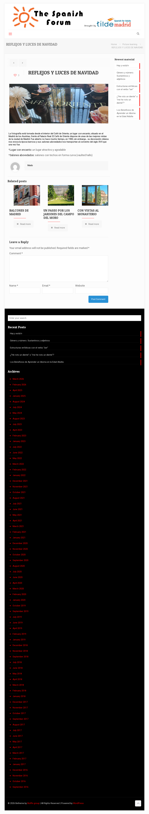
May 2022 (17, 458)
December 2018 (20, 645)
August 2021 (19, 498)
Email (46, 285)
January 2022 (19, 475)
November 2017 (20, 707)
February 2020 (19, 594)
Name (13, 285)
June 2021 (18, 509)
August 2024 (19, 401)
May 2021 (17, 515)
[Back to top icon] (138, 803)
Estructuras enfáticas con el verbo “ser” (127, 88)
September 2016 (20, 787)
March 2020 (18, 588)
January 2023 (19, 441)
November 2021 (20, 486)
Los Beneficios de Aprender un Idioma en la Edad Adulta (126, 113)
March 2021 (18, 526)
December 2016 (20, 770)
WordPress (78, 803)
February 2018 (19, 690)
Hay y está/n (123, 65)
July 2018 (17, 662)
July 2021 (17, 503)
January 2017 (19, 764)
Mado (30, 165)
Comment (16, 253)
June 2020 (18, 577)
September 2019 (20, 611)
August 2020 (19, 566)
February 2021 (19, 532)
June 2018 (18, 668)
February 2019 (19, 634)
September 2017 (20, 719)
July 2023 (17, 424)
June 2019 (18, 622)
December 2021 (20, 481)
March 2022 (18, 464)
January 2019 (19, 639)
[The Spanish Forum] (71, 17)
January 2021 (19, 537)
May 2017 (17, 741)
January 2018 (19, 696)
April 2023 (17, 430)
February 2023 (19, 435)
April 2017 (17, 747)
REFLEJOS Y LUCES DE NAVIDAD (127, 47)
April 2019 (17, 628)
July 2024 (17, 407)
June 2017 (18, 736)
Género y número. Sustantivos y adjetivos (125, 75)
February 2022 (19, 469)
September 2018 (20, 656)
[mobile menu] (10, 34)
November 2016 (20, 775)
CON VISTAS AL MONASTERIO (88, 212)
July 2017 (17, 730)
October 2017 (19, 713)
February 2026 (19, 384)
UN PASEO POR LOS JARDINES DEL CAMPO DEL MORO (59, 214)
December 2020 (20, 543)
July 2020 (17, 571)
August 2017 (19, 724)
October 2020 (19, 554)
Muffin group (33, 803)
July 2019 (17, 617)
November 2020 (20, 549)
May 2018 (17, 673)
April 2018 (17, 679)
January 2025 (19, 396)
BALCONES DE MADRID (19, 212)
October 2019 (19, 605)
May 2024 (17, 413)
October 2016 (19, 781)
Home (114, 44)
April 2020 (17, 583)
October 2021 (19, 492)
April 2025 (17, 390)
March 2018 (18, 685)
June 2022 (18, 452)
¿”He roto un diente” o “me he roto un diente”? (127, 99)
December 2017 (20, 702)
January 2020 (19, 600)
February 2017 (19, 758)
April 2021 (17, 520)
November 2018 (20, 651)
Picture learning (130, 44)
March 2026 (18, 379)
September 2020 (20, 560)
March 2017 (18, 753)
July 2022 (17, 447)
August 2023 (19, 418)
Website (80, 285)
